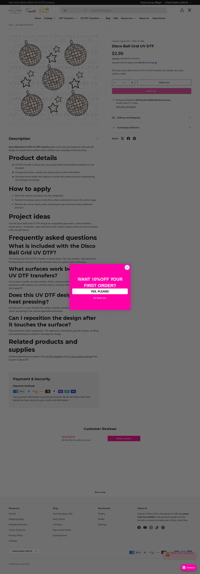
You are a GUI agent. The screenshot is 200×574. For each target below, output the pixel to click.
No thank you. (100, 297)
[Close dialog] (127, 267)
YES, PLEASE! (100, 291)
